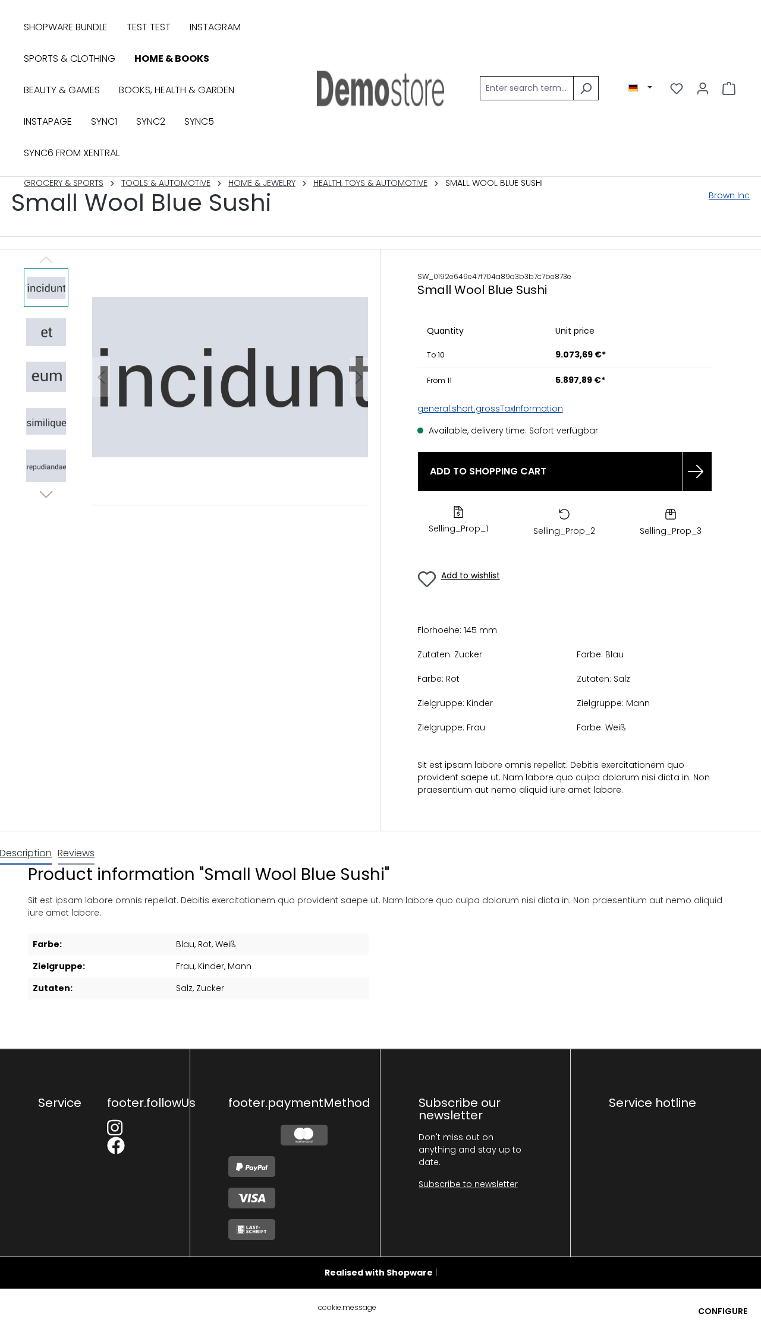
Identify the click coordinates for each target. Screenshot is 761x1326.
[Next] (359, 377)
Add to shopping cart (488, 471)
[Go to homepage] (380, 88)
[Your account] (703, 88)
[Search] (586, 88)
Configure (722, 1311)
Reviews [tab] (76, 853)
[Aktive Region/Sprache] (640, 88)
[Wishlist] (676, 88)
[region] (196, 377)
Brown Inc (729, 195)
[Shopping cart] (729, 88)
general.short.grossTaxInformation (490, 408)
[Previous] (101, 377)
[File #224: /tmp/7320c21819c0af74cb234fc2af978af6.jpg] (230, 377)
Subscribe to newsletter (468, 1184)
